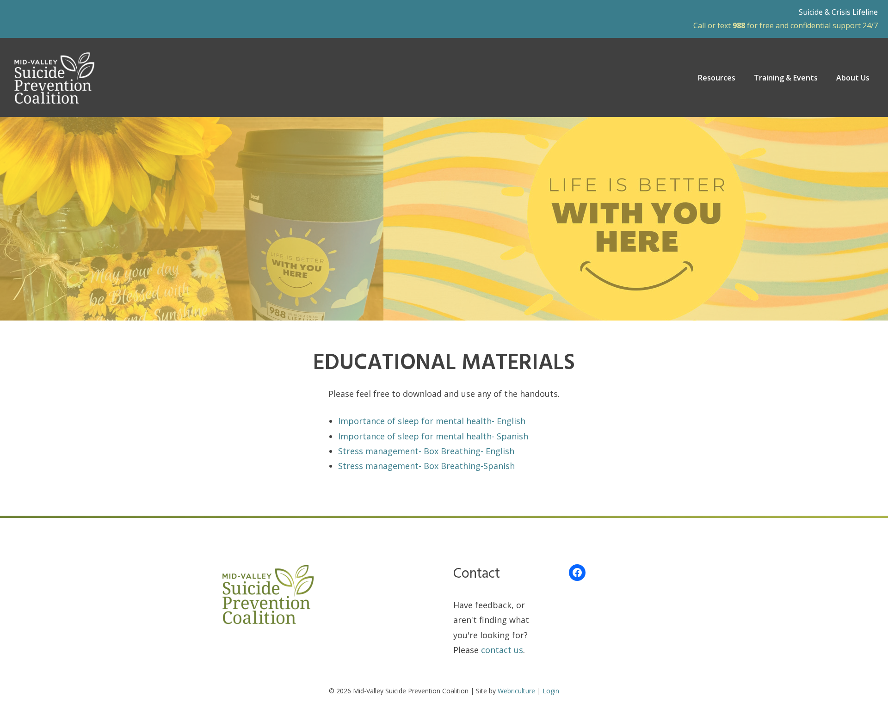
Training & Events (786, 78)
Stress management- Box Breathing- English (426, 451)
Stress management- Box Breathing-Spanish (426, 465)
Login (551, 690)
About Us (853, 78)
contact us (502, 649)
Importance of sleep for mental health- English (431, 420)
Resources (716, 78)
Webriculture (516, 690)
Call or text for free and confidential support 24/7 (785, 25)
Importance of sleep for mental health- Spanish (433, 436)
